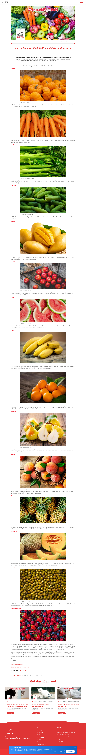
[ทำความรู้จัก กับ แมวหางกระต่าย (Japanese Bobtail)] (43, 693)
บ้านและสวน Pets (16, 65)
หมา (34, 675)
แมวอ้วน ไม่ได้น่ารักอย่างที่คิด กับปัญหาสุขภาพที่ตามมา (68, 705)
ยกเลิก (61, 751)
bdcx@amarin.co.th (61, 739)
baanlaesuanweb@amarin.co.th (67, 732)
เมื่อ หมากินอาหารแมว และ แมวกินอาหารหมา (20, 667)
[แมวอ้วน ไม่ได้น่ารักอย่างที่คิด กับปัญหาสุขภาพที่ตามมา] (69, 693)
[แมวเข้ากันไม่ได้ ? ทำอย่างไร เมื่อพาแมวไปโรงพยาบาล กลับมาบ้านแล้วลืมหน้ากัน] (17, 693)
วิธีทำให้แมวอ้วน (71, 701)
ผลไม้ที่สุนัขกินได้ (19, 675)
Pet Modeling (63, 1)
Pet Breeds (52, 1)
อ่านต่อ (10, 713)
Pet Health (22, 1)
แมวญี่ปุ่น (44, 701)
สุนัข (32, 675)
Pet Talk (39, 739)
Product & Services (42, 744)
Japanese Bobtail (38, 701)
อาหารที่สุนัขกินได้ (40, 675)
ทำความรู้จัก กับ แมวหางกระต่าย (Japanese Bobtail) (40, 705)
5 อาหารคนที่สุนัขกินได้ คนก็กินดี (17, 664)
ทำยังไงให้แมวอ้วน (63, 701)
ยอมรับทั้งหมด (70, 751)
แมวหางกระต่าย (50, 701)
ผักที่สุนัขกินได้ (27, 675)
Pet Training (42, 1)
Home (12, 42)
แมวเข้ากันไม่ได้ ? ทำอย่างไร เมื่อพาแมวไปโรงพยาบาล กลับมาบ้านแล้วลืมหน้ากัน (17, 705)
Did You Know (40, 741)
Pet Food (32, 1)
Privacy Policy (60, 741)
